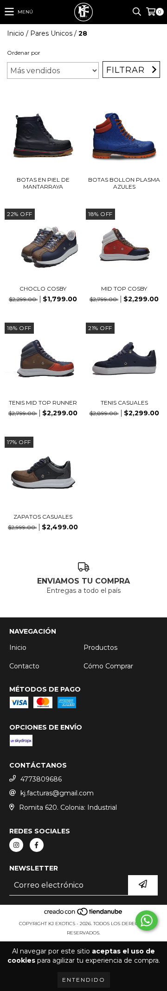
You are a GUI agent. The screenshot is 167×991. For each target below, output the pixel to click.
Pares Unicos (51, 33)
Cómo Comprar (108, 666)
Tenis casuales (124, 402)
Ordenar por (23, 52)
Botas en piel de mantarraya (43, 183)
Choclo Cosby (42, 288)
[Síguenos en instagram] (16, 845)
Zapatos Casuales (42, 516)
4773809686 (41, 779)
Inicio (15, 33)
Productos (100, 647)
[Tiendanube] (83, 914)
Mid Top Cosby (124, 288)
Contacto (24, 666)
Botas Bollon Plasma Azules (124, 183)
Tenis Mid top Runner (43, 402)
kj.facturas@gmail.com (57, 793)
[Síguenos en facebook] (37, 845)
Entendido (83, 979)
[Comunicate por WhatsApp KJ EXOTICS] (146, 920)
